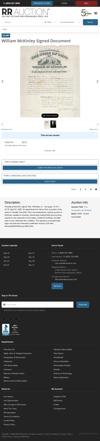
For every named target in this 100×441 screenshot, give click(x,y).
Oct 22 (6, 265)
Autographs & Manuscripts (14, 357)
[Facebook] (80, 189)
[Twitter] (85, 189)
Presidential (58, 357)
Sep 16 (7, 253)
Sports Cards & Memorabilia (15, 381)
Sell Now (57, 286)
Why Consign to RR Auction (15, 405)
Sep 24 (7, 257)
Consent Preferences (21, 437)
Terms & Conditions (12, 416)
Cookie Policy (9, 420)
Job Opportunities (11, 400)
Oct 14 (6, 261)
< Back (4, 29)
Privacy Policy (9, 424)
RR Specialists (9, 413)
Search (90, 22)
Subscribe (83, 305)
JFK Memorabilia (11, 365)
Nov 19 (32, 257)
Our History (8, 396)
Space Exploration (61, 377)
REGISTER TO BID (42, 3)
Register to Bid (60, 396)
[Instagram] (91, 189)
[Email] (96, 189)
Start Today (50, 181)
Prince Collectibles (61, 361)
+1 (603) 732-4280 (70, 257)
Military (7, 377)
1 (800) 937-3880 (65, 253)
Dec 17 (32, 265)
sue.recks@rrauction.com (65, 263)
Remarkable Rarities (62, 365)
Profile (56, 405)
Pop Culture (58, 353)
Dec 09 (32, 261)
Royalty (57, 369)
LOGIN (64, 3)
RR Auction (23, 434)
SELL (86, 3)
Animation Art (9, 349)
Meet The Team (10, 409)
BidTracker (58, 400)
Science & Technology (63, 373)
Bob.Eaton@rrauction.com (66, 279)
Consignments (59, 409)
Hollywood (8, 361)
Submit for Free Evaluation (50, 168)
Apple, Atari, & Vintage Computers (18, 353)
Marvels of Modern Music (14, 373)
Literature (8, 369)
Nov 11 (31, 253)
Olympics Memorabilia (63, 349)
